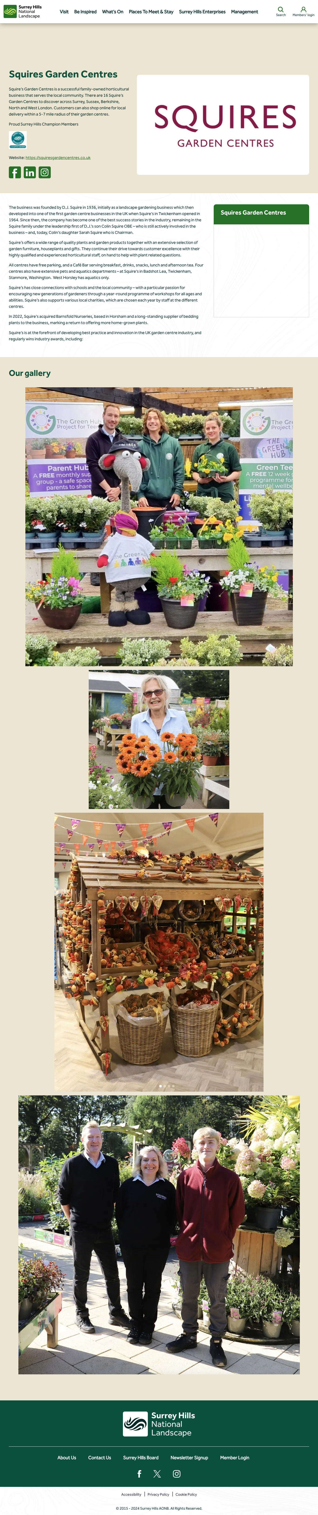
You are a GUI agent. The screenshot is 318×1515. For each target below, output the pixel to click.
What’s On (112, 11)
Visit (64, 11)
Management (244, 11)
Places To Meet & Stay (151, 11)
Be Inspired (85, 11)
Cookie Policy (186, 1494)
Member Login (234, 1457)
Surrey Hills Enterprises (202, 11)
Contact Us (99, 1457)
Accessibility (131, 1494)
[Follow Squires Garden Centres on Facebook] (15, 172)
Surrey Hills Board (141, 1457)
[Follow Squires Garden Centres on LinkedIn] (30, 172)
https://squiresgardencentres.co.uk (58, 157)
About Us (67, 1457)
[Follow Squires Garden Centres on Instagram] (45, 172)
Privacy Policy (158, 1494)
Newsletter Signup (189, 1457)
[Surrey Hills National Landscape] (22, 11)
